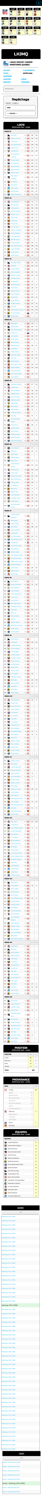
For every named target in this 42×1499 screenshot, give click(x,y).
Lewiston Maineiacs (13, 1142)
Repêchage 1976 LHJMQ (8, 1428)
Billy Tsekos (14, 1041)
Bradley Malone (15, 361)
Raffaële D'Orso (15, 393)
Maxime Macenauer (16, 194)
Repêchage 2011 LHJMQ (8, 1280)
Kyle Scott (13, 971)
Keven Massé (14, 715)
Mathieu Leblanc (15, 760)
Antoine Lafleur (15, 482)
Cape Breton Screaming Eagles (16, 1180)
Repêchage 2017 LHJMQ (8, 1254)
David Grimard (15, 639)
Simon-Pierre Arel (15, 706)
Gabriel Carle (14, 188)
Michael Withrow (15, 530)
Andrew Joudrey (15, 750)
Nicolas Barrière (15, 300)
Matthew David (15, 571)
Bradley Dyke (14, 574)
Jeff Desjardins (15, 208)
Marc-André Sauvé (16, 603)
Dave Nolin (14, 358)
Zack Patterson (15, 795)
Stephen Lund (14, 148)
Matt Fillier (13, 265)
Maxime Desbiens (15, 437)
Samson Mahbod (15, 390)
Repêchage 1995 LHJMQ (8, 1347)
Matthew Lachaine (16, 275)
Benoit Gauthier (15, 952)
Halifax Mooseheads (13, 1161)
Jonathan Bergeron (16, 645)
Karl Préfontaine (15, 664)
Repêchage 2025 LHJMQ (8, 1221)
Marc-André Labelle (16, 374)
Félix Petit (13, 987)
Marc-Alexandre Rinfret (17, 805)
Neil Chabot (14, 935)
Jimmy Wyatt (14, 454)
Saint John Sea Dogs (13, 1170)
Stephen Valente (15, 622)
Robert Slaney (14, 501)
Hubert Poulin (14, 1010)
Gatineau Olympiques (13, 1158)
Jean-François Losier (16, 539)
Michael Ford (14, 667)
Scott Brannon (14, 151)
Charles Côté (14, 814)
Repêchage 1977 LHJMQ (8, 1423)
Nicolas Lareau (15, 670)
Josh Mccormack (15, 1028)
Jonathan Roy (14, 281)
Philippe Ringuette (16, 564)
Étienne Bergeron (15, 840)
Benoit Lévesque (15, 397)
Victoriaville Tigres (12, 1189)
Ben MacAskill (14, 191)
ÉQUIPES (7, 1139)
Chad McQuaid (15, 865)
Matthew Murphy (15, 457)
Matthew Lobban (15, 926)
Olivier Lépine (14, 990)
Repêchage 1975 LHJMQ (8, 1432)
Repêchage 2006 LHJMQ (8, 1301)
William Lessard (15, 783)
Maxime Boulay (15, 965)
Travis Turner (14, 597)
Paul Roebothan (15, 700)
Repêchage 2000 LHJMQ (8, 1326)
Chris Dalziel (14, 712)
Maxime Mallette (15, 367)
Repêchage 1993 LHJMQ (8, 1356)
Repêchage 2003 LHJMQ (8, 1313)
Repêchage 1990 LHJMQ (8, 1368)
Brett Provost (14, 520)
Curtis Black (14, 348)
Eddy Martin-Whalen (16, 731)
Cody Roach (14, 946)
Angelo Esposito (15, 169)
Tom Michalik (14, 542)
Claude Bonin (14, 824)
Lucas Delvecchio (15, 370)
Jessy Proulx (14, 968)
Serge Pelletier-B (15, 977)
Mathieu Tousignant (16, 230)
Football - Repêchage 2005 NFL (11, 1466)
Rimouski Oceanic (12, 1148)
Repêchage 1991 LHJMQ (8, 1364)
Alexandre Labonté (16, 262)
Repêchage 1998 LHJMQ (8, 1335)
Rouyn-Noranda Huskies (14, 1152)
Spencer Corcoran (16, 789)
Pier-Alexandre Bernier (17, 798)
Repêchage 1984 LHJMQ (8, 1394)
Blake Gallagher (15, 728)
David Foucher (15, 255)
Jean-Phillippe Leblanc (17, 828)
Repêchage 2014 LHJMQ (8, 1267)
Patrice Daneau (15, 351)
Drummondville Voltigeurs (14, 1145)
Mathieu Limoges (15, 741)
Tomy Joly (13, 306)
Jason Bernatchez (15, 776)
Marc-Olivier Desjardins (17, 939)
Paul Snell (13, 1032)
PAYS (6, 1086)
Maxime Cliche (15, 214)
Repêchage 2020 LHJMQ (8, 1242)
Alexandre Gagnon (16, 658)
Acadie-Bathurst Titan (13, 1174)
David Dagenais (15, 923)
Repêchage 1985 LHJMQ (8, 1389)
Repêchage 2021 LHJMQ (8, 1237)
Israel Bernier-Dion (16, 1025)
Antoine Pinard (15, 892)
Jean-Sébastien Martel (17, 555)
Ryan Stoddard (15, 929)
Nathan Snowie (15, 616)
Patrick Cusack (15, 172)
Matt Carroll (14, 488)
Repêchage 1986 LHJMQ (8, 1385)
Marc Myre (13, 808)
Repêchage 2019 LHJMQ (8, 1246)
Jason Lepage (14, 801)
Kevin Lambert (15, 888)
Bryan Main (14, 609)
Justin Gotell (14, 958)
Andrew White (14, 628)
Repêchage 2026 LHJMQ (8, 1216)
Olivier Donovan (15, 661)
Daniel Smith (14, 297)
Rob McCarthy (14, 409)
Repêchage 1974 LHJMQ (8, 1436)
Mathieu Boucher (15, 400)
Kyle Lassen (14, 980)
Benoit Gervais (15, 469)
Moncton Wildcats (12, 1192)
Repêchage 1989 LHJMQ (8, 1373)
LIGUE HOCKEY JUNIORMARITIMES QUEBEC (21, 63)
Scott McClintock (15, 901)
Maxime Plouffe (15, 428)
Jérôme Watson (15, 552)
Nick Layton (14, 821)
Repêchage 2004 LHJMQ (8, 1309)
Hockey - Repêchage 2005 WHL (11, 1492)
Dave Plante (14, 527)
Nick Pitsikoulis (15, 974)
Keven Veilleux (15, 252)
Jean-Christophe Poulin (17, 856)
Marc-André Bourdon (16, 329)
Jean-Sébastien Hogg (16, 898)
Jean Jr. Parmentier (16, 932)
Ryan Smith (14, 764)
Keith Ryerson (14, 834)
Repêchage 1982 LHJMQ (8, 1402)
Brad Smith (14, 984)
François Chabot (15, 242)
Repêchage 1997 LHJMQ (8, 1339)
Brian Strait (14, 862)
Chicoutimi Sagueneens (14, 1196)
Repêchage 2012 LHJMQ (8, 1275)
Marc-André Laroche (16, 246)
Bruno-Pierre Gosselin (17, 625)
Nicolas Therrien (15, 779)
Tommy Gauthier (15, 683)
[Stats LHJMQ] (5, 63)
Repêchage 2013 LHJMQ (8, 1271)
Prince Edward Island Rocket (15, 1164)
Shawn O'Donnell (15, 1022)
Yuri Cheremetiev (15, 313)
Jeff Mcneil (14, 451)
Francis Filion (14, 217)
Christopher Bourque (16, 606)
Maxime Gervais (15, 291)
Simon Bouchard (15, 284)
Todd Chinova (14, 425)
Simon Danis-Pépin (16, 558)
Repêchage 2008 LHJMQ (8, 1292)
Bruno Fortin (14, 460)
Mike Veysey (14, 882)
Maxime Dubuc (15, 326)
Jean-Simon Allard (16, 144)
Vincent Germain (15, 648)
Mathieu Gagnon (15, 955)
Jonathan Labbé (15, 1007)
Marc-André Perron (16, 479)
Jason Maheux (15, 377)
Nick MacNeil (14, 403)
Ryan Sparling (14, 205)
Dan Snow (13, 949)
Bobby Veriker (14, 316)
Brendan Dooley (15, 904)
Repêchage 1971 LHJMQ (8, 1449)
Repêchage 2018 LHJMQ (8, 1250)
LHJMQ (21, 54)
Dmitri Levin (14, 333)
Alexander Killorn (15, 278)
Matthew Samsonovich (17, 561)
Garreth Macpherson (16, 811)
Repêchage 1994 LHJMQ (8, 1351)
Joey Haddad (14, 336)
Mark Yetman (14, 406)
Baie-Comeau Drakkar (14, 1177)
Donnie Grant (14, 703)
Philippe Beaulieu (15, 875)
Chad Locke (14, 220)
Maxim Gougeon (15, 294)
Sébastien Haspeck (16, 677)
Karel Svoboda (15, 792)
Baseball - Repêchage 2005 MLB (11, 1462)
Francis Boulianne (16, 236)
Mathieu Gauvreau (16, 770)
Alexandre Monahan (16, 384)
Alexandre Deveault (16, 859)
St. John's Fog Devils (13, 1186)
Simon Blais (14, 847)
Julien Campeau (15, 709)
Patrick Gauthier (15, 587)
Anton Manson (15, 734)
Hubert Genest (15, 431)
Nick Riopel (14, 182)
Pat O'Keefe (14, 642)
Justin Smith (14, 533)
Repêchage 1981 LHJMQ (8, 1406)
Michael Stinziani (15, 233)
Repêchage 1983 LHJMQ (8, 1398)
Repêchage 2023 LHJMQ (8, 1229)
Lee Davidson (14, 885)
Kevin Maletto (14, 673)
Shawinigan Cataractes (14, 1183)
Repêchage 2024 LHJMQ (8, 1225)
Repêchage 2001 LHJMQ (8, 1322)
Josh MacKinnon (15, 201)
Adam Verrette (14, 600)
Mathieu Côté (14, 491)
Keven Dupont (14, 339)
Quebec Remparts (12, 1167)
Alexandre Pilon (15, 725)
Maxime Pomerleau (16, 584)
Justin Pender (14, 567)
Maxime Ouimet (15, 166)
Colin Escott (14, 141)
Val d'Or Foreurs (12, 1155)
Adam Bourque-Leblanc (17, 310)
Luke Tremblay (15, 591)
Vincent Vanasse (15, 655)
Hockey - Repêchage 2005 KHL (11, 1475)
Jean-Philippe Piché (16, 594)
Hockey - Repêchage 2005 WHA (11, 1479)
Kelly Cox (13, 613)
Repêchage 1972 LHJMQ (8, 1444)
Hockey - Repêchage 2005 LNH (11, 1470)
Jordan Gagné (14, 692)
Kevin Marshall (15, 163)
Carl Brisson (14, 962)
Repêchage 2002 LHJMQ (8, 1318)
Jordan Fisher (14, 387)
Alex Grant (13, 135)
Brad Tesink (14, 185)
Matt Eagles (14, 680)
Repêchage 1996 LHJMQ (8, 1343)
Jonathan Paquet (15, 434)
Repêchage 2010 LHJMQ (8, 1284)
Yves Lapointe (14, 837)
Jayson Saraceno (15, 1004)
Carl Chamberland (16, 536)
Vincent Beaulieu (15, 495)
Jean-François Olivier (16, 853)
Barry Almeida (14, 1019)
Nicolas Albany (15, 753)
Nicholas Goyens (15, 303)
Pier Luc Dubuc (15, 744)
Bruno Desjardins (15, 272)
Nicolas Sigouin (15, 160)
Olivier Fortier (14, 224)
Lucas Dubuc (14, 722)
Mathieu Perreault (15, 138)
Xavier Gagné (14, 1038)
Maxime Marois (15, 342)
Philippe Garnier (15, 345)
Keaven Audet (14, 869)
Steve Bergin (14, 786)
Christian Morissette (16, 831)
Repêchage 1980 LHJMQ (8, 1411)
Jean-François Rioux (16, 545)
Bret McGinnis (14, 581)
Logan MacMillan (15, 249)
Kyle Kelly (13, 415)
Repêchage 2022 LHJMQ (8, 1233)
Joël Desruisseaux (16, 843)
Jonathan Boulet (15, 269)
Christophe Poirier (16, 498)
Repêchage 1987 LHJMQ (8, 1381)
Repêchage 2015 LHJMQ (8, 1263)
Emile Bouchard (15, 239)
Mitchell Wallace (15, 993)
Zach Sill (13, 619)
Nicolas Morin (14, 895)
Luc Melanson (14, 485)
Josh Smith (14, 719)
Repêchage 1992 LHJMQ (8, 1360)
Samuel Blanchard (16, 910)
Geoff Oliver (14, 686)
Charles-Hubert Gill (16, 767)
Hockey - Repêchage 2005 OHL (11, 1487)
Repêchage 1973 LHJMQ (8, 1440)
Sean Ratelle (14, 907)
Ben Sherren (14, 1000)
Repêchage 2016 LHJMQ (8, 1259)
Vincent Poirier (15, 850)
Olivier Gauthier (15, 773)
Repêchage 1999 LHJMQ (8, 1330)
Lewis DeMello (15, 651)
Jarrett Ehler (14, 689)
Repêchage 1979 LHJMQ (8, 1415)
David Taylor (14, 287)
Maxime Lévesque (16, 211)
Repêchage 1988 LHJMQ (8, 1377)
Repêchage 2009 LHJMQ (8, 1288)
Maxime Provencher (16, 476)
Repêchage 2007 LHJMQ (8, 1297)
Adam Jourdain (15, 523)
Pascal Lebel (14, 473)
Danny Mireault (15, 448)
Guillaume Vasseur (16, 412)
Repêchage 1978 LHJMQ (8, 1419)
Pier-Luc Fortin (15, 227)
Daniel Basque (15, 549)
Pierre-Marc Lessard (16, 364)
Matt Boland (14, 323)
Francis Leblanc (15, 631)
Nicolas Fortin (14, 747)
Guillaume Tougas (16, 355)
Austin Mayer (14, 872)
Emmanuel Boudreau (16, 440)
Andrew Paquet (15, 914)
